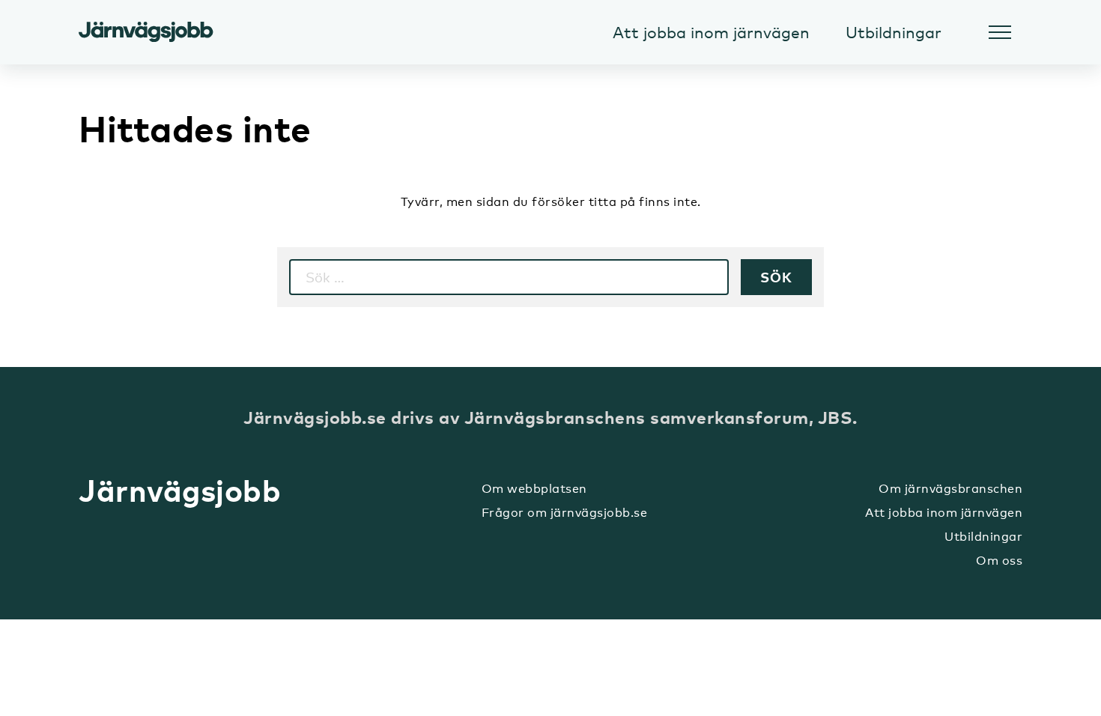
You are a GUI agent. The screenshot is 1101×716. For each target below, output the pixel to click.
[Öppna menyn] (999, 32)
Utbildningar (983, 537)
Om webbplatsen (534, 489)
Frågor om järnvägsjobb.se (565, 513)
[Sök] (776, 277)
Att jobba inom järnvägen (943, 513)
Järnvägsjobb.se (146, 32)
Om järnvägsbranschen (950, 489)
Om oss (999, 560)
